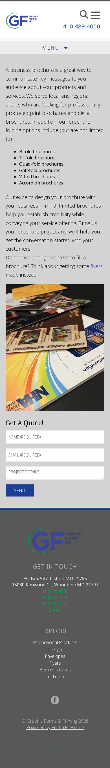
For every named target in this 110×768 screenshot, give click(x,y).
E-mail (55, 610)
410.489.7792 (55, 603)
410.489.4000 (81, 26)
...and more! (55, 676)
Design (55, 649)
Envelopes (55, 656)
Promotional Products (55, 642)
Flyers (55, 663)
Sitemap (55, 748)
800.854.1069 (55, 597)
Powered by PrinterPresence (55, 727)
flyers (97, 266)
